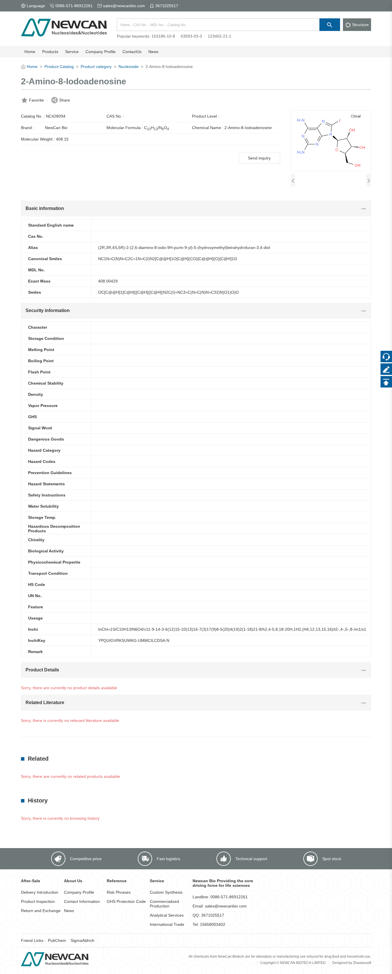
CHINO (156, 128)
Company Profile (79, 892)
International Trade (167, 924)
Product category (96, 66)
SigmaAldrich (82, 940)
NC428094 (55, 116)
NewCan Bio (56, 127)
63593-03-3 (191, 36)
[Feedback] (386, 369)
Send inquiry (259, 158)
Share (64, 100)
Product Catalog (59, 66)
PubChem (57, 940)
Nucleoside (129, 66)
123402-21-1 (219, 36)
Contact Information (82, 901)
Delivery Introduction (39, 892)
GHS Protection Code (126, 901)
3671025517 (166, 5)
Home (32, 66)
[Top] (386, 381)
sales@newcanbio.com (124, 5)
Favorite (36, 100)
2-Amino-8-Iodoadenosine (248, 127)
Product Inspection (38, 901)
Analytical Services (167, 915)
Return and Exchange (41, 910)
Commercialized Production (164, 903)
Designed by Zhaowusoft (351, 963)
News (69, 910)
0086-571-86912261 (74, 5)
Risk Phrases (119, 892)
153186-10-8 (163, 36)
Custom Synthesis (166, 892)
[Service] (386, 356)
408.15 (62, 139)
